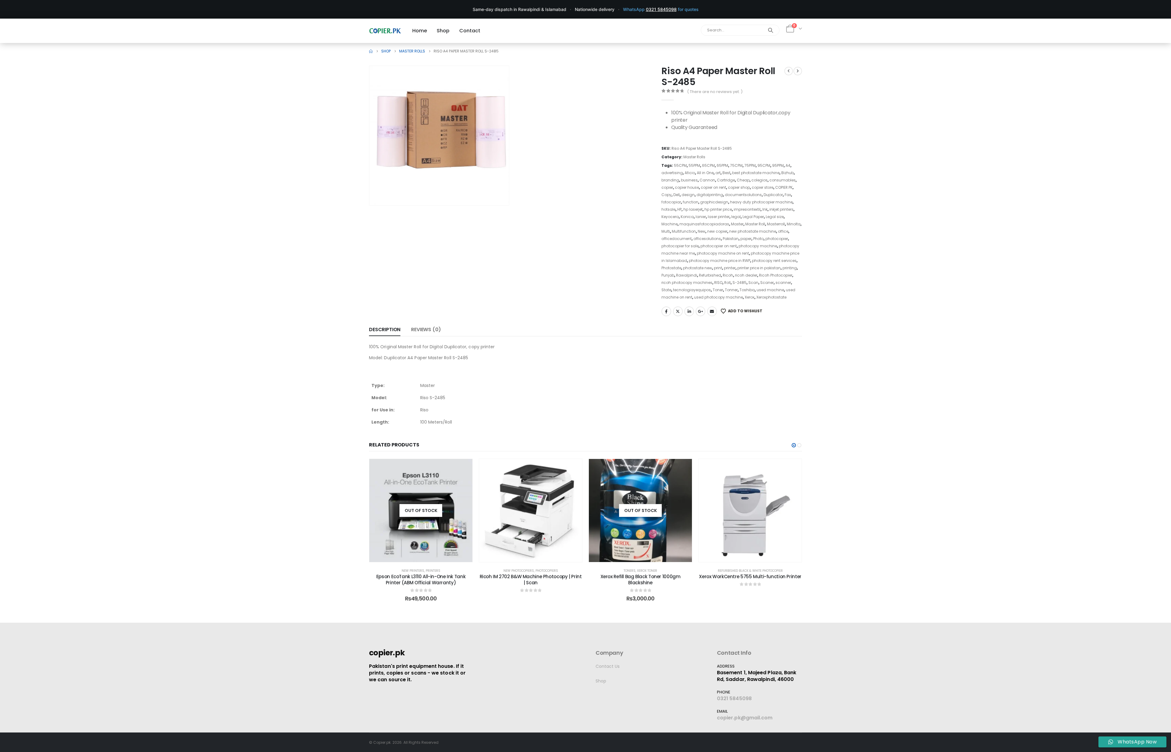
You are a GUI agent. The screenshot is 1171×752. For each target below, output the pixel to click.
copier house (687, 187)
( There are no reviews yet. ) (715, 92)
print (718, 267)
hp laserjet (693, 209)
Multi (665, 231)
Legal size (775, 216)
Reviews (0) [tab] (426, 329)
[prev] (788, 71)
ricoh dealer (746, 275)
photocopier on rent (718, 246)
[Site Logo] (385, 30)
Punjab (667, 275)
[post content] (420, 510)
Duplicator (773, 194)
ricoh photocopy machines (686, 282)
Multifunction (684, 231)
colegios (759, 180)
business (689, 180)
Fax (788, 194)
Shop (601, 681)
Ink (765, 209)
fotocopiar (671, 202)
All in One (705, 172)
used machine (770, 289)
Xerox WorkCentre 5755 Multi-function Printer (750, 576)
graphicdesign (714, 202)
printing (789, 267)
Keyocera (670, 216)
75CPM (736, 165)
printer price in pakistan (759, 267)
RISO (718, 282)
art (718, 172)
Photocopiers (546, 570)
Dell (676, 194)
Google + (700, 311)
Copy (666, 194)
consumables (782, 180)
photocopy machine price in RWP (719, 260)
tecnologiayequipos (692, 289)
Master (737, 224)
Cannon (707, 180)
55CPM (680, 165)
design (688, 194)
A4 (788, 165)
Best (726, 172)
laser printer (718, 216)
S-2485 (739, 282)
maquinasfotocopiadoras (704, 224)
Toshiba (747, 289)
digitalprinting (710, 194)
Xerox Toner (647, 570)
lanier (701, 216)
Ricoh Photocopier (775, 275)
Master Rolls (694, 156)
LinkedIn (689, 311)
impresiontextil (747, 209)
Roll (727, 282)
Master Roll (755, 224)
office (783, 231)
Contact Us (608, 666)
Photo (758, 238)
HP (679, 209)
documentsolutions (743, 194)
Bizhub (787, 172)
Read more (425, 556)
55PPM (694, 165)
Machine (669, 224)
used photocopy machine (718, 297)
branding (670, 180)
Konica (687, 216)
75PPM (750, 165)
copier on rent (713, 187)
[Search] (770, 30)
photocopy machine (758, 246)
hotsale (668, 209)
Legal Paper (753, 216)
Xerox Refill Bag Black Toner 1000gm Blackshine (640, 579)
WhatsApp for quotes (661, 9)
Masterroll (776, 224)
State (666, 289)
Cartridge (726, 180)
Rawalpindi (686, 275)
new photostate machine (752, 231)
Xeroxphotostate (771, 297)
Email (712, 311)
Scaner (767, 282)
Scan (753, 282)
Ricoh (728, 275)
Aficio (690, 172)
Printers (433, 570)
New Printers (413, 570)
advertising (672, 172)
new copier (717, 231)
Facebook (666, 311)
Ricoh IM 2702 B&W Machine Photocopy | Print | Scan (531, 579)
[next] (797, 71)
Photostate (671, 267)
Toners (630, 570)
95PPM (778, 165)
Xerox (749, 297)
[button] (495, 192)
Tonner (731, 289)
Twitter (678, 311)
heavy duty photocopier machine (761, 202)
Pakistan (731, 238)
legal (736, 216)
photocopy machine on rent (723, 253)
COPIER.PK (784, 187)
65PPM (722, 165)
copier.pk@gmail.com (745, 717)
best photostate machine (755, 172)
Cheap (743, 180)
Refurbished (710, 275)
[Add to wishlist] (463, 468)
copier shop (739, 187)
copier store (762, 187)
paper (745, 238)
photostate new (697, 267)
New (701, 231)
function (690, 202)
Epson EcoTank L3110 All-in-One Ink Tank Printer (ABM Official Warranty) (420, 579)
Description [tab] (384, 329)
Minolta (793, 224)
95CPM (763, 165)
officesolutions (707, 238)
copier (667, 187)
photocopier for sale (680, 246)
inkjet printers (781, 209)
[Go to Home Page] (371, 51)
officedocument (676, 238)
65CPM (708, 165)
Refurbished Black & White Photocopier (750, 570)
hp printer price (718, 209)
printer (730, 267)
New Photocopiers (518, 570)
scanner (783, 282)
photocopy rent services (774, 260)
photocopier (776, 238)
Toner (718, 289)
